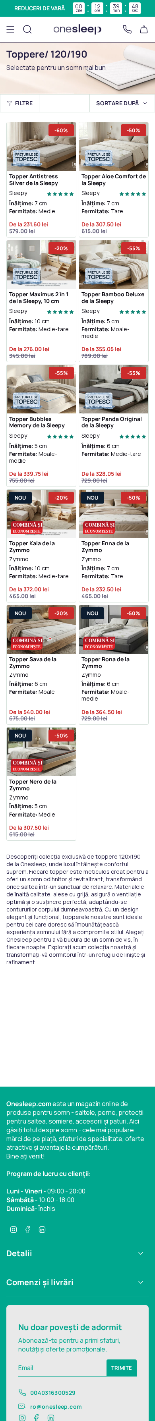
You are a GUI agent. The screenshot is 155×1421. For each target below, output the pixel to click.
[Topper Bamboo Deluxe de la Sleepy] (113, 264)
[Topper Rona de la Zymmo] (113, 629)
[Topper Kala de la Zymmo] (41, 514)
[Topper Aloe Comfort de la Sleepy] (113, 146)
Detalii (19, 1253)
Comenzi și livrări (40, 1282)
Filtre (24, 103)
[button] (60, 193)
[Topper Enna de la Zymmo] (113, 514)
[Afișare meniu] (10, 29)
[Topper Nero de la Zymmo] (41, 752)
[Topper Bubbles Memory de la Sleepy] (41, 389)
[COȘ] (144, 29)
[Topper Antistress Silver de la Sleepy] (41, 146)
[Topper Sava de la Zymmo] (41, 629)
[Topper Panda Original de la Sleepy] (113, 389)
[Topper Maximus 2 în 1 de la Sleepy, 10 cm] (41, 264)
